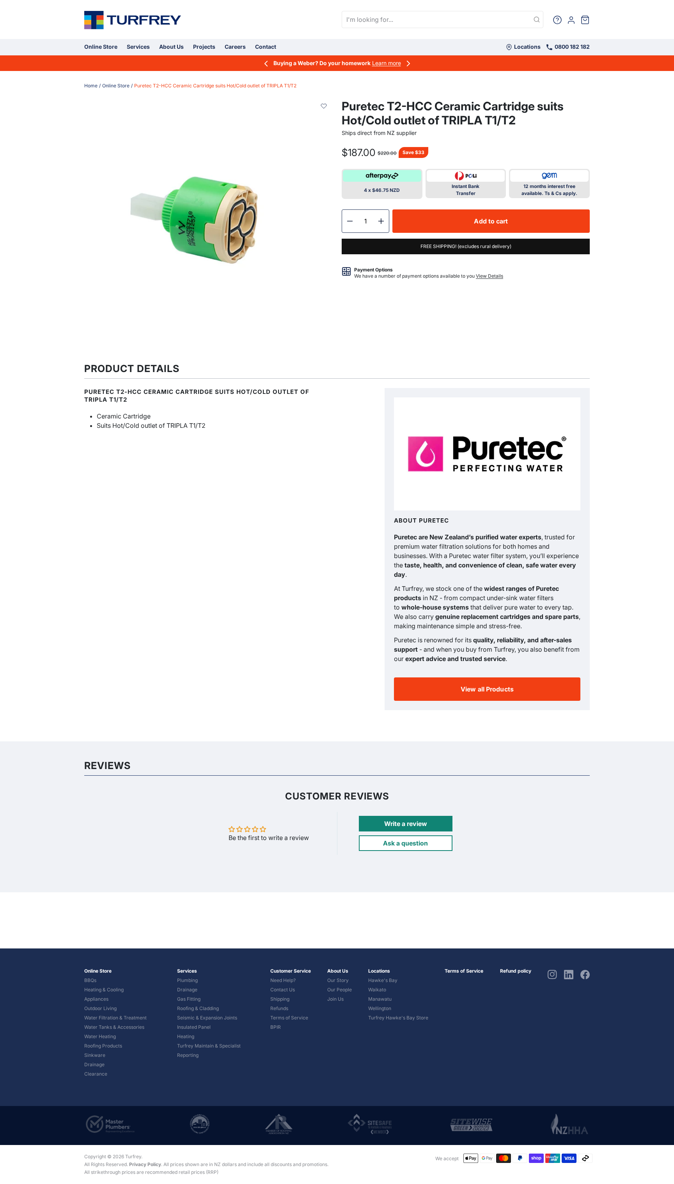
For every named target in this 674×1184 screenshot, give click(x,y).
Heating (185, 1036)
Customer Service (290, 971)
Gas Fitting (188, 999)
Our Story (338, 980)
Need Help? (283, 980)
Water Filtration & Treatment (115, 1018)
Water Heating (100, 1036)
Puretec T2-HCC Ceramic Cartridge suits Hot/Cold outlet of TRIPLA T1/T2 (215, 86)
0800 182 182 (571, 46)
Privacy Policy (145, 1164)
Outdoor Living (100, 1008)
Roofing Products (103, 1046)
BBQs (90, 980)
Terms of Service (289, 1018)
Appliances (96, 999)
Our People (339, 990)
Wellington (379, 1008)
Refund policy (515, 971)
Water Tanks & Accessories (114, 1027)
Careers (235, 46)
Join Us (335, 999)
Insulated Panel (194, 1027)
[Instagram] (552, 974)
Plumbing (187, 980)
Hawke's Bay (382, 980)
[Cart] (585, 19)
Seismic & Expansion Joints (207, 1018)
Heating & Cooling (104, 990)
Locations (527, 46)
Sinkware (94, 1055)
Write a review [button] (405, 824)
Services (138, 46)
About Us (171, 46)
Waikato (377, 990)
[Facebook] (585, 974)
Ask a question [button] (405, 843)
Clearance (95, 1074)
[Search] (536, 19)
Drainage (94, 1064)
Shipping (279, 999)
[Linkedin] (568, 974)
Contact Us (282, 990)
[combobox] (442, 19)
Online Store (100, 46)
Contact (265, 46)
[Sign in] (571, 19)
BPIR (275, 1027)
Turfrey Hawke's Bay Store (398, 1018)
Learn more (386, 63)
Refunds (279, 1008)
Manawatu (380, 999)
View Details (489, 276)
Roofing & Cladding (198, 1008)
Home (91, 86)
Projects (204, 46)
